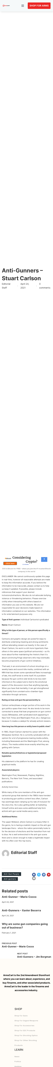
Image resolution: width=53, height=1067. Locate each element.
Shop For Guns (21, 1016)
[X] (39, 875)
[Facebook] (34, 875)
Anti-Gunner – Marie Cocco (19, 896)
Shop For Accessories (24, 1025)
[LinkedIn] (44, 875)
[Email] (34, 878)
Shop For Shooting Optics (26, 1035)
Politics (18, 1061)
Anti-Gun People (11, 874)
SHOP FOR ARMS (39, 5)
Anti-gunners (10, 879)
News (17, 1056)
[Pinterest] (49, 875)
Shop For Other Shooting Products (26, 1043)
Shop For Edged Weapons (26, 1020)
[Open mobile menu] (22, 6)
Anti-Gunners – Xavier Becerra (21, 910)
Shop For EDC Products (25, 1030)
